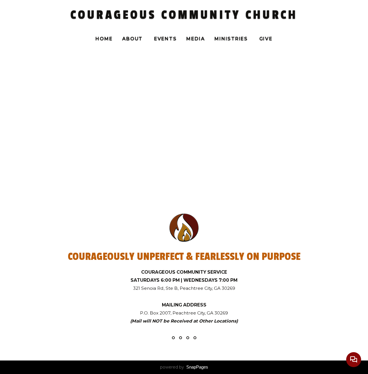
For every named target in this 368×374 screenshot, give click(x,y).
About (133, 38)
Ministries (231, 38)
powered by (184, 367)
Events (165, 38)
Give (266, 38)
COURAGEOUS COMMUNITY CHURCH (183, 14)
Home (103, 38)
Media (195, 38)
